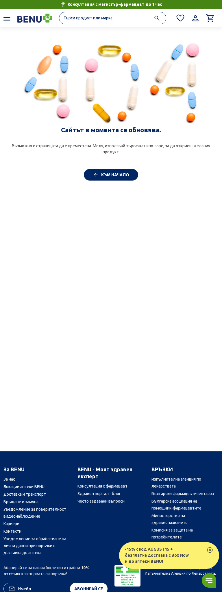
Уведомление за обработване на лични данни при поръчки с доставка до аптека (34, 545)
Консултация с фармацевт (102, 486)
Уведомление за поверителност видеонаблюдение (34, 513)
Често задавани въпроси (101, 501)
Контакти (12, 531)
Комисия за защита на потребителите (172, 533)
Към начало (114, 174)
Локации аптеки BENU (24, 486)
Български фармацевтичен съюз (182, 493)
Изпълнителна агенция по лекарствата (176, 482)
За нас (9, 479)
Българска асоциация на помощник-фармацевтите (176, 504)
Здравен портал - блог (99, 493)
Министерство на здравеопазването (169, 519)
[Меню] (6, 19)
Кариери (11, 523)
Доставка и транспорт (24, 494)
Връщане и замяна (20, 501)
